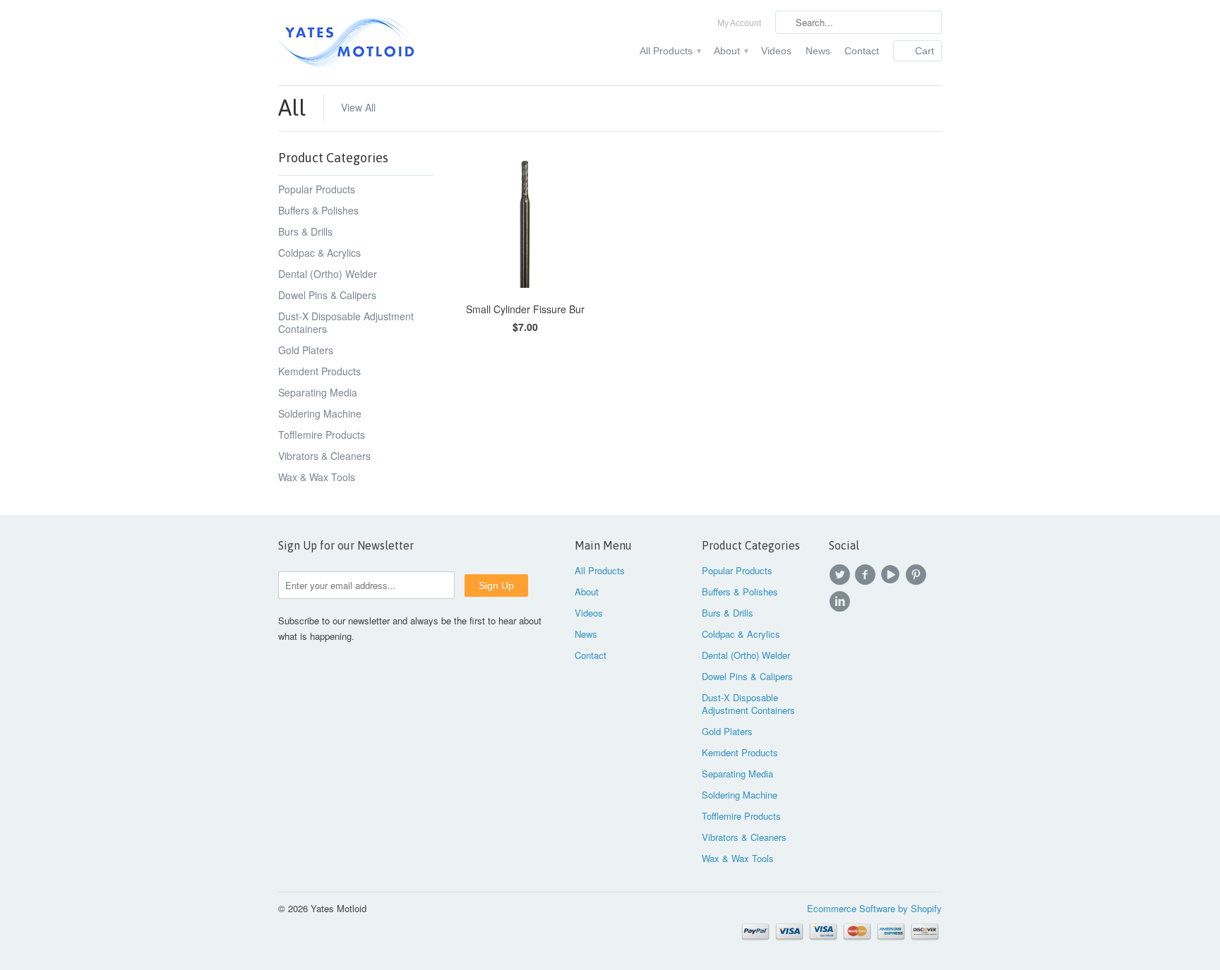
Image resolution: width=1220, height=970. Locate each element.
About (730, 50)
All (292, 108)
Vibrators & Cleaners (324, 456)
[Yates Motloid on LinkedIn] (841, 601)
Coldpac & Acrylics (319, 252)
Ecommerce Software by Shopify (874, 908)
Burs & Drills (305, 231)
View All (358, 107)
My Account (739, 23)
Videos (776, 50)
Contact (861, 50)
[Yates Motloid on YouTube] (892, 575)
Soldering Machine (319, 413)
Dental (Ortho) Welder (327, 274)
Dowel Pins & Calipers (327, 295)
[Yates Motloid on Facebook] (867, 575)
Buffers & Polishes (318, 210)
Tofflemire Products (321, 435)
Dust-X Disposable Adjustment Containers (346, 322)
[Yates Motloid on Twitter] (841, 575)
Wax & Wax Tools (316, 477)
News (818, 50)
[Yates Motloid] (384, 43)
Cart (924, 50)
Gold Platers (305, 350)
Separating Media (317, 392)
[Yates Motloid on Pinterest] (918, 575)
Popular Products (316, 189)
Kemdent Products (319, 371)
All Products (670, 50)
